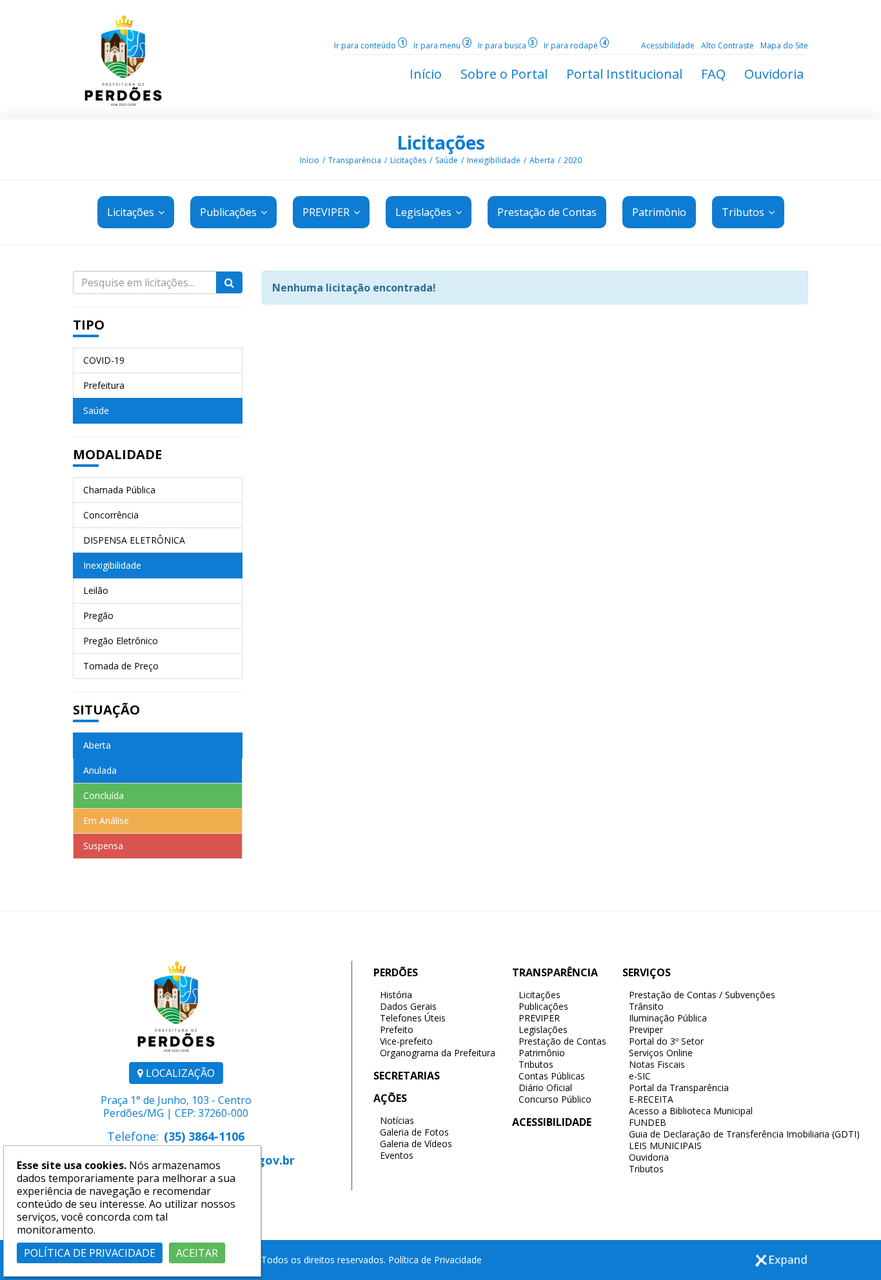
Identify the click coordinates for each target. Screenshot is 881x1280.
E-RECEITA (651, 1099)
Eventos (396, 1155)
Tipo (88, 324)
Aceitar (197, 1253)
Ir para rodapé (575, 45)
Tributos (744, 212)
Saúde (446, 160)
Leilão (95, 590)
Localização (179, 1073)
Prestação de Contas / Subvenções (702, 995)
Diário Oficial (545, 1087)
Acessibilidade (668, 45)
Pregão (98, 615)
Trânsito (646, 1006)
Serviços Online (661, 1053)
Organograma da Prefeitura (437, 1053)
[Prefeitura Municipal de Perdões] (123, 59)
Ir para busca (506, 45)
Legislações (424, 212)
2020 (573, 160)
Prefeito (396, 1029)
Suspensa (103, 846)
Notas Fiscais (657, 1064)
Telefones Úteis (413, 1018)
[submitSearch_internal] (229, 282)
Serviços (646, 972)
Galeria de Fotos (414, 1132)
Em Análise (106, 820)
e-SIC (640, 1076)
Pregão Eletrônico (120, 641)
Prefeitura (103, 385)
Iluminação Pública (668, 1018)
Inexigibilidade (493, 160)
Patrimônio (542, 1053)
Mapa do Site (784, 45)
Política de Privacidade (435, 1260)
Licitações (441, 142)
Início (309, 160)
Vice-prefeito (406, 1041)
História (396, 995)
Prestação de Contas (562, 1041)
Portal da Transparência (679, 1087)
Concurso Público (555, 1099)
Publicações (229, 212)
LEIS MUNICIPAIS (665, 1145)
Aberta (542, 160)
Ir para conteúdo (369, 45)
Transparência (354, 160)
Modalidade (117, 454)
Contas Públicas (552, 1076)
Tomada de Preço (121, 666)
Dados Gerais (408, 1006)
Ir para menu (441, 45)
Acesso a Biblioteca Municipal (691, 1111)
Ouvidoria (649, 1157)
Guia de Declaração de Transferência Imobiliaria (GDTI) (744, 1134)
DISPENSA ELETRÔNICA (134, 540)
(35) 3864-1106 (204, 1136)
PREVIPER (327, 212)
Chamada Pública (119, 490)
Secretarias (406, 1075)
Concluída (103, 795)
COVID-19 (103, 360)
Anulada (100, 770)
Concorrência (111, 515)
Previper (646, 1029)
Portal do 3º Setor (666, 1041)
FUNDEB (647, 1122)
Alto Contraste (727, 45)
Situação (106, 709)
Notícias (397, 1120)
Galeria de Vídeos (416, 1143)
